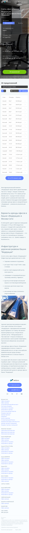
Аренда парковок (5, 414)
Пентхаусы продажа (6, 406)
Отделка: (5, 63)
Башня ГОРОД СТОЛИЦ (7, 446)
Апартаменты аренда (6, 409)
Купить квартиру (5, 418)
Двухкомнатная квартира (8, 432)
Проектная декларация (6, 529)
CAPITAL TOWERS (5, 484)
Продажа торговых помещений (9, 425)
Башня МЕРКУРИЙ (5, 487)
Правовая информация (6, 525)
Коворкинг (4, 416)
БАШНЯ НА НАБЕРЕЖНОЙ (7, 501)
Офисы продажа (5, 401)
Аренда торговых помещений (9, 423)
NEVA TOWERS (4, 476)
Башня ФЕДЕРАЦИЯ (6, 436)
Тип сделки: (6, 20)
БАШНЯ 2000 (4, 506)
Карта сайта (18, 529)
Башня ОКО (4, 466)
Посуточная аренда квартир (8, 411)
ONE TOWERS (4, 510)
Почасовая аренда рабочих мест (9, 404)
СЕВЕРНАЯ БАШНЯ (5, 497)
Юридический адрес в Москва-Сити (10, 421)
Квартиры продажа (6, 428)
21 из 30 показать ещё (14, 178)
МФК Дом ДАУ (4, 512)
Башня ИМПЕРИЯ (5, 457)
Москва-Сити (4, 399)
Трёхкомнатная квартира (8, 434)
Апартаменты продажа (7, 408)
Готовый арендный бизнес (8, 420)
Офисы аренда (5, 402)
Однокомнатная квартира (8, 430)
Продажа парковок (6, 413)
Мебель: (16, 63)
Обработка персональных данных (9, 527)
